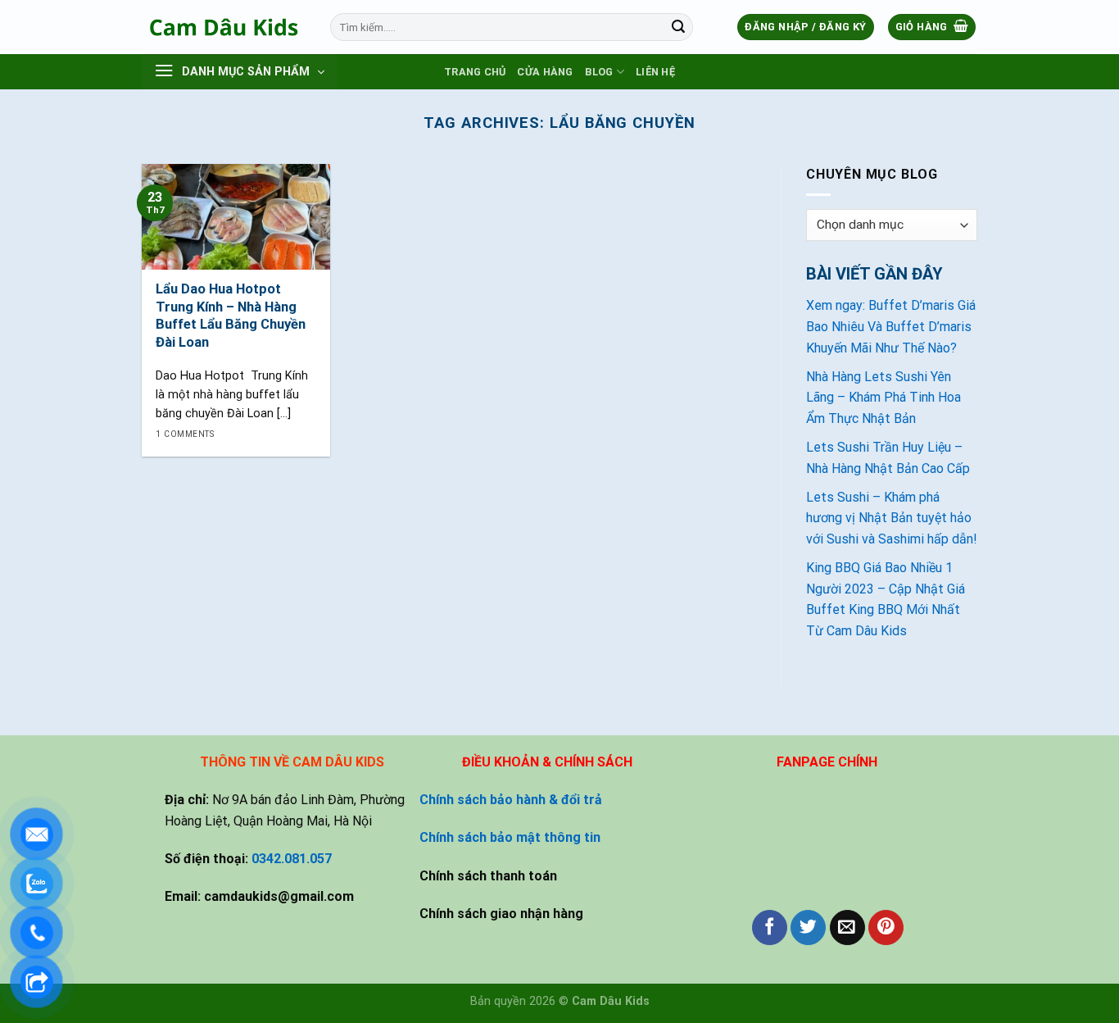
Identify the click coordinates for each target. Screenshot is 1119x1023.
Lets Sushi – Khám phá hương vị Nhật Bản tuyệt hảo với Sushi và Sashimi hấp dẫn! (891, 518)
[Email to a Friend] (847, 927)
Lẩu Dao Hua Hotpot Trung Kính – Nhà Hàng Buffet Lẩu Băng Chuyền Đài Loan (231, 315)
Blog (599, 72)
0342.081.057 (291, 858)
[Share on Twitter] (808, 927)
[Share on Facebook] (769, 927)
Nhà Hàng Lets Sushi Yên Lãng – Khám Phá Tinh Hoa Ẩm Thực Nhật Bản (883, 397)
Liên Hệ (655, 72)
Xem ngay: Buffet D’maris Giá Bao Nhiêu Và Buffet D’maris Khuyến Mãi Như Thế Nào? (891, 326)
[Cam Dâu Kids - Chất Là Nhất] (224, 27)
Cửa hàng (545, 72)
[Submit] (678, 27)
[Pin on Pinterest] (886, 927)
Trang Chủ (474, 72)
